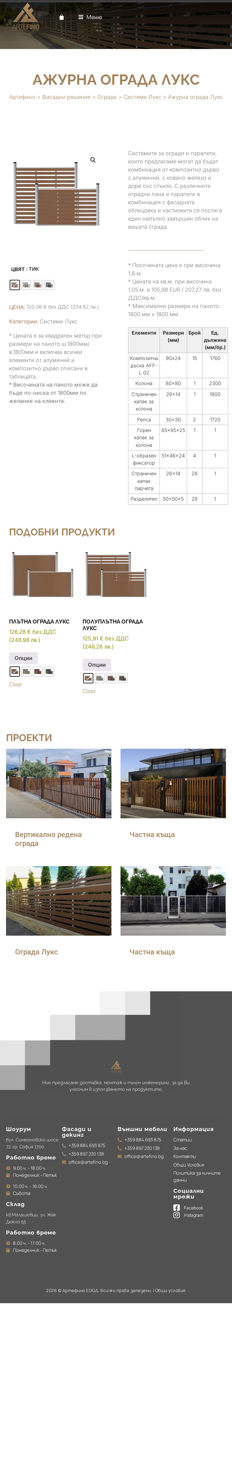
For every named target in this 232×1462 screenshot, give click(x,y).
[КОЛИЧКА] (61, 17)
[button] (90, 17)
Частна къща (152, 834)
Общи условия (170, 1290)
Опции (23, 658)
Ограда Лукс (36, 952)
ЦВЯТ (18, 269)
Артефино (22, 97)
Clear (15, 684)
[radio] (14, 284)
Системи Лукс (142, 97)
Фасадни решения (66, 97)
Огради (107, 97)
